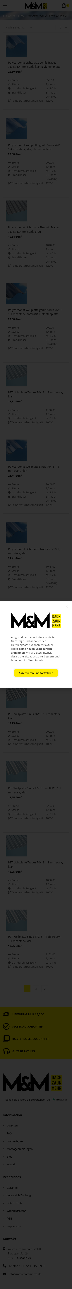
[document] (36, 644)
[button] (67, 606)
